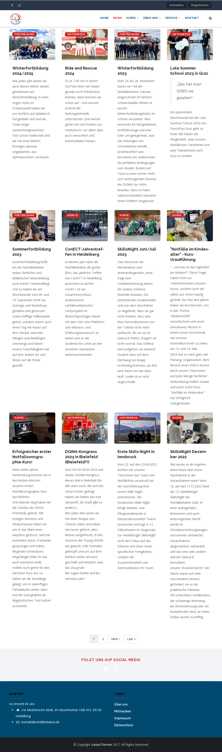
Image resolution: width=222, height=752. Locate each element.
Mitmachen (122, 711)
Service (171, 17)
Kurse (131, 17)
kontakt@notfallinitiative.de (40, 722)
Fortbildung (24, 34)
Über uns (151, 17)
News (117, 17)
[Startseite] (15, 18)
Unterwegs (76, 34)
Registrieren (200, 5)
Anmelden (176, 5)
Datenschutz (123, 725)
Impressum (122, 718)
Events (72, 215)
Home (104, 17)
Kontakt (192, 17)
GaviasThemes (101, 744)
